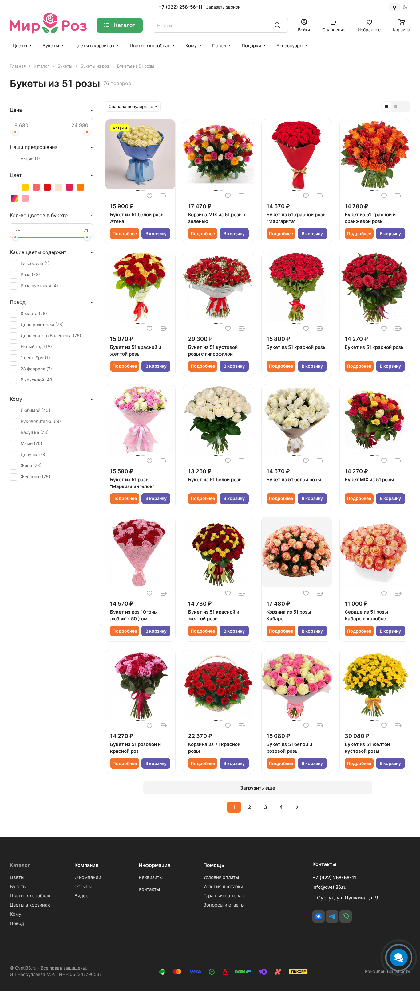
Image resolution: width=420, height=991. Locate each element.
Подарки (251, 46)
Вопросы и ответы (223, 905)
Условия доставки (223, 886)
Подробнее (125, 233)
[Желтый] (25, 187)
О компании (87, 877)
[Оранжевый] (80, 187)
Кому (191, 46)
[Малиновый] (69, 187)
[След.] (297, 807)
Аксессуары (289, 46)
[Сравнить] (163, 195)
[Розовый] (25, 198)
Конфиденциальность (387, 971)
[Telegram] (332, 916)
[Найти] (277, 25)
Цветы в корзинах (94, 46)
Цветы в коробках (150, 46)
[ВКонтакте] (318, 916)
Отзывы (83, 886)
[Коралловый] (36, 187)
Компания (86, 865)
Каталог (20, 865)
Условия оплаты (221, 877)
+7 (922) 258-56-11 (180, 7)
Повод (219, 46)
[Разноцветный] (14, 198)
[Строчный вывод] (395, 106)
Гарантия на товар (223, 896)
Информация (154, 865)
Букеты (50, 46)
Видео (81, 896)
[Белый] (14, 187)
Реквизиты (151, 877)
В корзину (156, 233)
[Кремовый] (58, 187)
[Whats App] (345, 916)
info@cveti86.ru (329, 887)
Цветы (20, 46)
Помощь (213, 865)
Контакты (149, 889)
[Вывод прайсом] (405, 106)
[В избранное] (149, 195)
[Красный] (47, 187)
